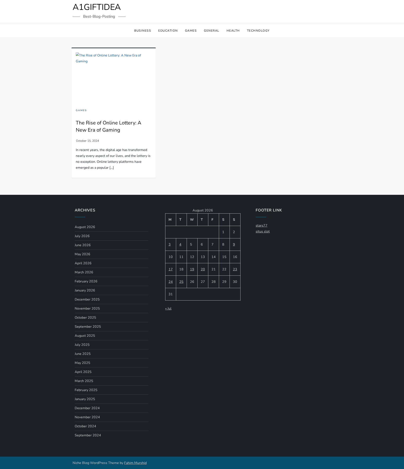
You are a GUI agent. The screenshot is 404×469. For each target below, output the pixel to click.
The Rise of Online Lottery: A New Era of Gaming (108, 126)
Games (191, 31)
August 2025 (85, 335)
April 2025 (83, 372)
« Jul (168, 308)
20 (203, 269)
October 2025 (85, 317)
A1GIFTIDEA (97, 7)
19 (192, 269)
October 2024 (85, 426)
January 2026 (85, 290)
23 (235, 269)
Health (233, 31)
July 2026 (82, 236)
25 (181, 281)
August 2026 (85, 227)
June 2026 (83, 245)
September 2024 (88, 435)
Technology (258, 31)
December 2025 (87, 299)
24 (171, 281)
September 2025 (88, 326)
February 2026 (86, 281)
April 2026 (83, 263)
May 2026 (82, 254)
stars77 (261, 225)
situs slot (263, 231)
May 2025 (82, 363)
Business (142, 31)
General (211, 31)
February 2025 (86, 390)
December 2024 (87, 408)
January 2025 (85, 399)
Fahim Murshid (135, 463)
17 (171, 269)
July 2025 (82, 344)
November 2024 (87, 417)
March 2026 (84, 272)
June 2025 (83, 353)
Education (168, 31)
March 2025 (84, 381)
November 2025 (87, 308)
